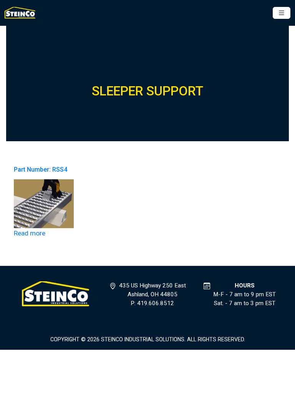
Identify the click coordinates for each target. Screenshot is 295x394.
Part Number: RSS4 (40, 169)
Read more (29, 233)
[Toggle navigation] (281, 13)
